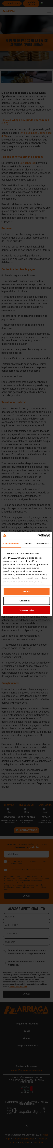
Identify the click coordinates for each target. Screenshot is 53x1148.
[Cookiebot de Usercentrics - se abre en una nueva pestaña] (38, 536)
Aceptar (26, 591)
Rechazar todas (26, 610)
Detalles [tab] (27, 543)
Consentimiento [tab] (11, 543)
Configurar (25, 600)
